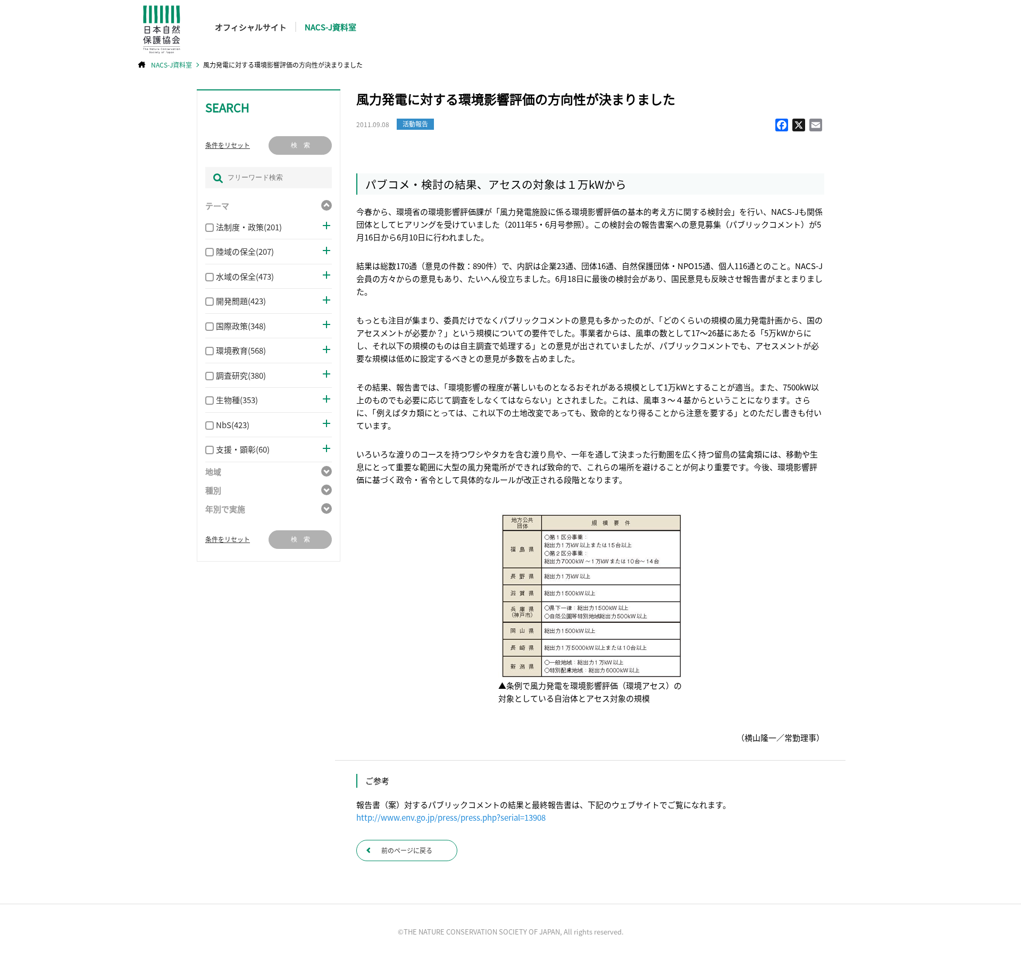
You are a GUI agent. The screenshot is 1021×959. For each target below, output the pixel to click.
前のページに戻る (406, 850)
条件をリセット (227, 145)
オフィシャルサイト (251, 27)
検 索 (300, 145)
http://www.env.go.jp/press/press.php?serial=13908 (451, 817)
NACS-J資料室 (330, 27)
